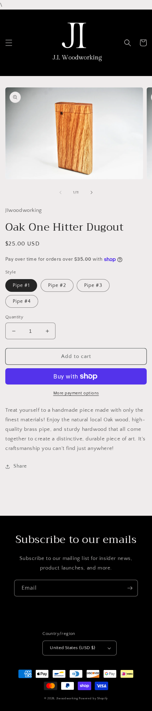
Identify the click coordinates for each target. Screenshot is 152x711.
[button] (9, 43)
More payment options (76, 393)
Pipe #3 (93, 285)
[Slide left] (60, 192)
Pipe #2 (57, 285)
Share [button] (20, 466)
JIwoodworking (67, 698)
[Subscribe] (130, 588)
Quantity (14, 316)
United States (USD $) (72, 647)
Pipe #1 (21, 285)
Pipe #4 (22, 301)
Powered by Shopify (93, 698)
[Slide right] (91, 192)
